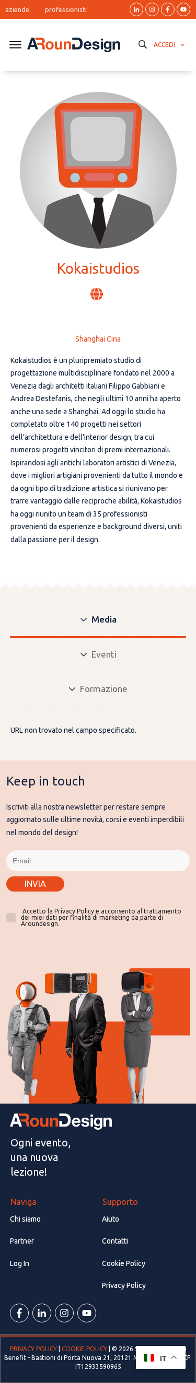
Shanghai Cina (98, 339)
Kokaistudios (98, 268)
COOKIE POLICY (84, 1348)
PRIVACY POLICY (34, 1348)
